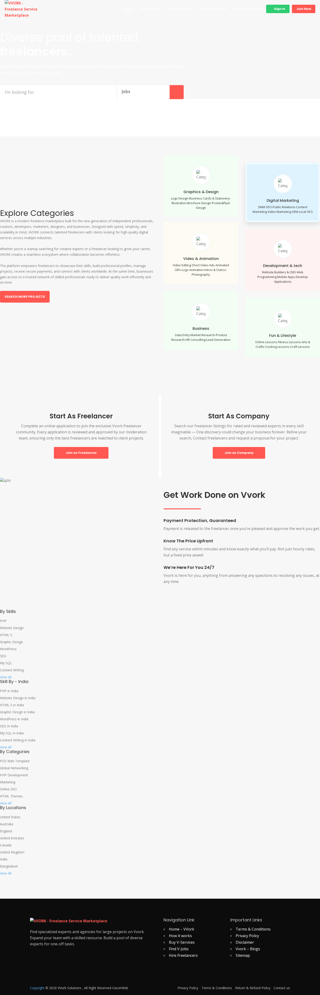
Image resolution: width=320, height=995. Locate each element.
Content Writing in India (17, 740)
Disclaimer (245, 942)
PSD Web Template (15, 761)
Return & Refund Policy (252, 988)
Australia (6, 824)
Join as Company (238, 453)
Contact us (282, 988)
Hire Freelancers (183, 955)
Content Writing (12, 670)
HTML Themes (11, 796)
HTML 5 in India (12, 705)
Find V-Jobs (179, 948)
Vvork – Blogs (248, 948)
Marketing (7, 782)
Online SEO (8, 789)
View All (5, 677)
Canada (5, 845)
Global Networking (14, 768)
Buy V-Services (182, 942)
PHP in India (9, 691)
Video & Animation (201, 258)
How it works (151, 8)
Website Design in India (17, 698)
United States (10, 817)
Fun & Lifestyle (282, 335)
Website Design (12, 628)
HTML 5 (6, 635)
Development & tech (282, 265)
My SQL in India (12, 733)
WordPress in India (14, 719)
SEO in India (9, 726)
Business (201, 328)
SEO (3, 656)
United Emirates (12, 838)
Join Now (303, 9)
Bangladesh (9, 866)
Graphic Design (11, 642)
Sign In (279, 9)
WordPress (8, 649)
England (6, 831)
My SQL (6, 663)
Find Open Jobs (212, 8)
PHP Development (14, 775)
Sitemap (243, 955)
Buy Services (180, 8)
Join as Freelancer (81, 453)
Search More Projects (25, 296)
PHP (3, 621)
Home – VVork (181, 929)
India (3, 859)
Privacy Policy (247, 935)
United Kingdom (12, 852)
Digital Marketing (283, 200)
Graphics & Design (201, 192)
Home (127, 8)
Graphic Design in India (17, 712)
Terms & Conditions (253, 929)
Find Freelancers (247, 8)
